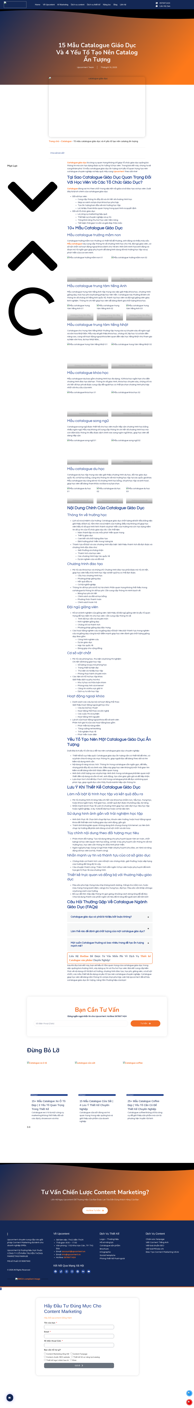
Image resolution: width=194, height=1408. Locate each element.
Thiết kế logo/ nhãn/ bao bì (57, 1360)
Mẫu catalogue (74, 244)
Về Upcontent (49, 4)
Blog (115, 4)
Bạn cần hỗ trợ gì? (52, 1350)
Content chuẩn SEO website (58, 1357)
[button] (32, 197)
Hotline (84, 956)
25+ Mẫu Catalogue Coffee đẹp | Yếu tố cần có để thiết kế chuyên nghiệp (143, 1105)
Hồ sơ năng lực (106, 1242)
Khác (74, 1360)
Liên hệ (123, 4)
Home (37, 4)
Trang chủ (54, 141)
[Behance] (83, 1272)
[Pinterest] (78, 1272)
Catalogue (66, 141)
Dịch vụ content (77, 4)
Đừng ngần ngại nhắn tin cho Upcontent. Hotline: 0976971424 (97, 1016)
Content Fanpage (80, 1354)
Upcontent (118, 171)
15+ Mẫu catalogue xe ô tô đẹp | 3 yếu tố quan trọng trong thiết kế (48, 1105)
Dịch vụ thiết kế (93, 4)
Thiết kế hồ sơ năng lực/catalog (86, 1357)
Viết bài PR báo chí (155, 1249)
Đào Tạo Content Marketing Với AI (162, 1252)
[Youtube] (89, 1272)
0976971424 (70, 1257)
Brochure (104, 1249)
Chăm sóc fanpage (155, 1239)
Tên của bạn (50, 1323)
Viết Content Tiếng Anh (157, 1242)
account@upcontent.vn (73, 1251)
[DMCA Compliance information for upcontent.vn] (27, 1279)
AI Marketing (62, 4)
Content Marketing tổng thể (57, 1354)
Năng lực (107, 4)
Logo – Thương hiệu (109, 1239)
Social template (107, 1255)
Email (46, 1332)
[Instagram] (72, 1272)
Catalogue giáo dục (77, 163)
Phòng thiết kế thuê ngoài (112, 1258)
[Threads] (66, 1272)
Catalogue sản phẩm (110, 1245)
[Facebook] (55, 1272)
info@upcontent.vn (71, 1254)
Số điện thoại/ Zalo (53, 1341)
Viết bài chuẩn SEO (155, 1245)
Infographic (105, 1252)
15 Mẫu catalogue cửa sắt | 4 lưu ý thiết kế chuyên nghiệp (96, 1105)
